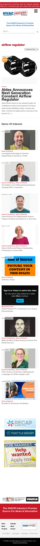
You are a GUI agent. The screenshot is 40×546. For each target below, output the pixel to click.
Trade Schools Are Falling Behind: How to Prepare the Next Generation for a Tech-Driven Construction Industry (20, 218)
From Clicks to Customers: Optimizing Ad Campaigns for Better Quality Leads (18, 373)
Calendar (13, 523)
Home (3, 523)
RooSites (24, 543)
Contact (12, 529)
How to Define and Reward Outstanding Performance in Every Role (17, 249)
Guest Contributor (8, 183)
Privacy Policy (33, 533)
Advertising (24, 533)
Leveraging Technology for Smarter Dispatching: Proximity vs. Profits (15, 154)
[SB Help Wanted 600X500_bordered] (20, 453)
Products (4, 86)
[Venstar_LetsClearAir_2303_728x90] (20, 499)
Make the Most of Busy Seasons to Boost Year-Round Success (20, 341)
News (3, 526)
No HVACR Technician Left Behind (15, 403)
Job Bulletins (16, 533)
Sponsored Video (8, 306)
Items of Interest (7, 151)
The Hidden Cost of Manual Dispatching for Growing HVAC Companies (18, 186)
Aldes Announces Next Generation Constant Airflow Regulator (17, 94)
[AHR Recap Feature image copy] (20, 427)
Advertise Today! (8, 280)
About (12, 526)
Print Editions (6, 533)
